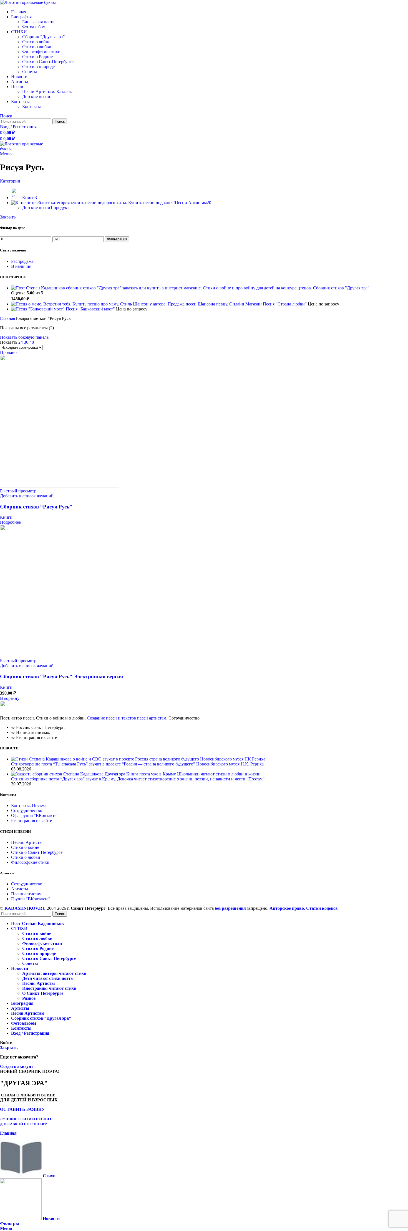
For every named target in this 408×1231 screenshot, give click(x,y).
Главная (7, 318)
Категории (10, 181)
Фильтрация (117, 239)
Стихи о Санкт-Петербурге (48, 61)
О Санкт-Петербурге (42, 993)
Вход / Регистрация (30, 1033)
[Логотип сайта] (28, 2)
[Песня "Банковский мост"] (38, 309)
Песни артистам (26, 893)
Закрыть (8, 217)
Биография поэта (38, 21)
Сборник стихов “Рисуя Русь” (36, 507)
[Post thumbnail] (138, 759)
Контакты (31, 106)
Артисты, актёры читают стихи (54, 973)
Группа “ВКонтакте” (30, 898)
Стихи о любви (36, 46)
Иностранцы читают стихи (49, 988)
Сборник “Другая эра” (43, 36)
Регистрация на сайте (31, 820)
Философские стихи (41, 51)
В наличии (21, 266)
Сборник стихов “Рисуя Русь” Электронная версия (61, 676)
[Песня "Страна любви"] (137, 304)
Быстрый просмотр (18, 491)
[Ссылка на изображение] (34, 708)
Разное (29, 998)
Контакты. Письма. (29, 805)
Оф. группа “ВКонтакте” (34, 815)
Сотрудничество (26, 810)
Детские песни (36, 96)
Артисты (19, 888)
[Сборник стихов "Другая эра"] (162, 288)
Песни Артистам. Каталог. (47, 91)
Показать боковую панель (24, 337)
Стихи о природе (38, 66)
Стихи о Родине (37, 56)
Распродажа (22, 261)
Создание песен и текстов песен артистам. (127, 718)
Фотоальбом (34, 26)
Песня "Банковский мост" (91, 309)
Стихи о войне (36, 41)
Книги (6, 517)
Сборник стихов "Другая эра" (341, 288)
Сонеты (29, 71)
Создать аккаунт (16, 1066)
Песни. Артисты (26, 842)
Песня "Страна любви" (285, 304)
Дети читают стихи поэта (47, 978)
